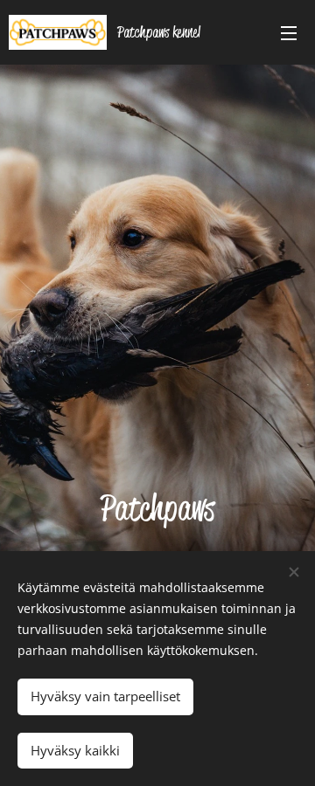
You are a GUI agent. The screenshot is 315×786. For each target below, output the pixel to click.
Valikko (288, 32)
